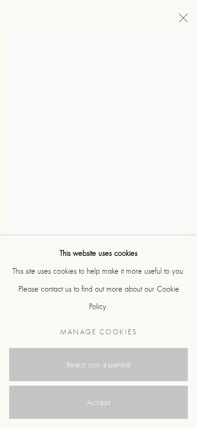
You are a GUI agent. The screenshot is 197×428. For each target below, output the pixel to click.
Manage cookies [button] (98, 332)
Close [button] (181, 21)
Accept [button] (98, 402)
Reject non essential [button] (98, 365)
